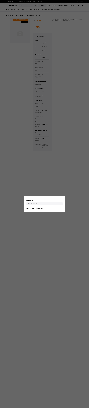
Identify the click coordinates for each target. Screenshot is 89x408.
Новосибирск (39, 208)
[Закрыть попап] (63, 198)
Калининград (30, 208)
